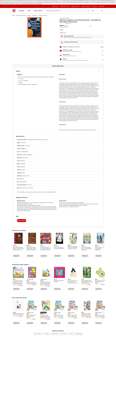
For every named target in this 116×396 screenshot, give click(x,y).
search (88, 10)
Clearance (78, 2)
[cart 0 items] (102, 10)
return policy (65, 206)
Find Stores (39, 3)
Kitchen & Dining (51, 0)
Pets (103, 0)
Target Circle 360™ (75, 6)
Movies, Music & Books (35, 2)
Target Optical (70, 2)
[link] (65, 23)
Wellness (109, 0)
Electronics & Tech (18, 2)
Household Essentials (74, 0)
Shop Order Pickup (5, 3)
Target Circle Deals (107, 2)
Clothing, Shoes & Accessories (33, 0)
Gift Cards (54, 2)
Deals (74, 2)
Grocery (67, 0)
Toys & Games (10, 2)
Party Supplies (44, 2)
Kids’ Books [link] (47, 333)
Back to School (13, 0)
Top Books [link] (71, 333)
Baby (81, 0)
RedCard (28, 3)
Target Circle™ (55, 6)
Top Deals (100, 2)
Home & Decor (43, 0)
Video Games (26, 2)
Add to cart (63, 32)
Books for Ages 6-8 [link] (54, 333)
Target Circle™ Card (65, 6)
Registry (24, 3)
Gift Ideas (50, 2)
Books (29, 15)
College (18, 0)
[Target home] (14, 10)
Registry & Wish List (86, 6)
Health (105, 0)
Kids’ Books (34, 15)
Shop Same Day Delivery (16, 3)
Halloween (23, 0)
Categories (21, 10)
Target (13, 15)
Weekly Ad (95, 6)
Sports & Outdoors (97, 0)
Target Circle (33, 3)
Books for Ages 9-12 (43, 15)
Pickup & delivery (38, 10)
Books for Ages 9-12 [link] (38, 333)
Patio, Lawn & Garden (60, 0)
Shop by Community (62, 2)
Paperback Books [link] (78, 333)
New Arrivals (84, 2)
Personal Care (89, 0)
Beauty (84, 0)
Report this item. (52, 192)
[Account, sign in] (95, 10)
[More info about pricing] (90, 26)
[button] (65, 23)
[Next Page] (104, 245)
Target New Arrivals (4, 0)
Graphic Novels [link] (63, 333)
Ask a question (21, 220)
